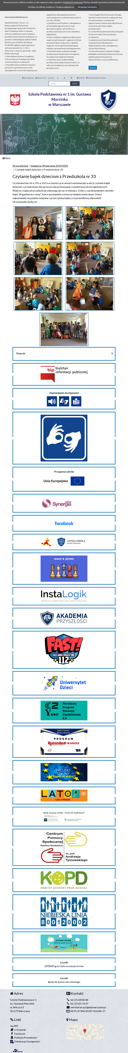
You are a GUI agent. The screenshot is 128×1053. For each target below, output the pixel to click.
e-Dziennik (20, 1029)
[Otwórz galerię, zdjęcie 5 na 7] (38, 293)
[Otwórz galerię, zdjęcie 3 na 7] (38, 258)
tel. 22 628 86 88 (79, 999)
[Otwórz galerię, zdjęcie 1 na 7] (38, 223)
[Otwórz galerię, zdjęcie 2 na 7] (89, 223)
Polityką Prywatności (73, 2)
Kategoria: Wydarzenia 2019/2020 (49, 165)
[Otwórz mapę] (85, 1031)
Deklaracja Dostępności (27, 1041)
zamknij (93, 68)
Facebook (19, 1033)
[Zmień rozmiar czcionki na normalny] (57, 77)
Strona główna (28, 78)
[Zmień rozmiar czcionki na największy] (71, 77)
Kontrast (81, 78)
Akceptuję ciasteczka (87, 7)
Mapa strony (41, 78)
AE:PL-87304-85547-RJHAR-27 (87, 1010)
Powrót (20, 353)
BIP (16, 1025)
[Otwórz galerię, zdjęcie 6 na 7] (89, 293)
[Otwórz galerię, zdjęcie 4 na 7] (89, 258)
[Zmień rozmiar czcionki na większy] (64, 77)
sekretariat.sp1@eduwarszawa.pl (88, 1007)
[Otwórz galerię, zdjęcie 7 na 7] (64, 329)
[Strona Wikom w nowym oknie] (17, 1050)
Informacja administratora (96, 78)
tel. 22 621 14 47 (79, 1003)
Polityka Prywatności (25, 1037)
